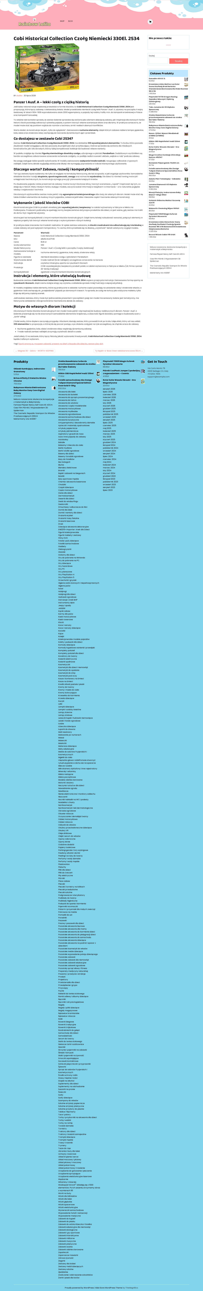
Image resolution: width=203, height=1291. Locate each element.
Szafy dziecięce (65, 1097)
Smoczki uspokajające (68, 1058)
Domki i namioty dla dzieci (70, 512)
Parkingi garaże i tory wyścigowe (73, 850)
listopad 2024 (109, 445)
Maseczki (62, 740)
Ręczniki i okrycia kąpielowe (71, 1002)
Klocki (61, 622)
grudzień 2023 (109, 476)
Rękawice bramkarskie (68, 1013)
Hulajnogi (62, 591)
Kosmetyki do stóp (66, 673)
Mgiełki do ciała (65, 757)
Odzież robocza (65, 822)
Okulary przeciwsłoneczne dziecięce (75, 827)
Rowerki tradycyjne (67, 1024)
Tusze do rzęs (64, 1148)
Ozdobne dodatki (66, 844)
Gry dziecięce (64, 563)
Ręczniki (62, 999)
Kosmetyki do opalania (68, 670)
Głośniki (61, 552)
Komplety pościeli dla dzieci (71, 653)
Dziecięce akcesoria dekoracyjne (73, 526)
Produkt (62, 976)
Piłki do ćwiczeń (65, 872)
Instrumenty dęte (66, 602)
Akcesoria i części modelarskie (72, 405)
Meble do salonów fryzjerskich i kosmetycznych (72, 753)
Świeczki (62, 1092)
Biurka (61, 464)
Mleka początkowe (67, 777)
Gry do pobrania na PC (68, 560)
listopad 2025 (109, 411)
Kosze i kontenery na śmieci (71, 678)
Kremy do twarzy (66, 687)
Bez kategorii (64, 462)
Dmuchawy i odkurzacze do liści (72, 507)
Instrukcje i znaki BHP (67, 600)
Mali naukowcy (65, 732)
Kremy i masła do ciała (68, 690)
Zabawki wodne (65, 1246)
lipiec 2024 (108, 456)
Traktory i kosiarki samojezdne (72, 1134)
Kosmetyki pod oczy (67, 675)
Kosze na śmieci (65, 681)
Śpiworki (62, 1066)
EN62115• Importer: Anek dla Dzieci (74, 529)
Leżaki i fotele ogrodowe (69, 720)
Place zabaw (64, 881)
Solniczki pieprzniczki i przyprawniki (74, 1064)
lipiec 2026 (108, 391)
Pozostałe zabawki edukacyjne (72, 962)
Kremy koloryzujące (67, 692)
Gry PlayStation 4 (66, 574)
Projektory (63, 979)
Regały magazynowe (67, 1010)
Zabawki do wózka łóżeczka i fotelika (75, 1224)
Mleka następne (65, 774)
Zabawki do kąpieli (66, 1218)
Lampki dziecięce (66, 706)
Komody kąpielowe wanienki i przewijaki (76, 647)
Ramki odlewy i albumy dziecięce (73, 996)
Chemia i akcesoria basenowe (72, 481)
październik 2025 (110, 414)
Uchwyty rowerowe (67, 1154)
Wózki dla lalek (65, 1199)
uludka (19, 95)
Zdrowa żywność (66, 1258)
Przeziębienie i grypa (67, 985)
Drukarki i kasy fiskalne (68, 518)
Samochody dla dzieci (68, 1033)
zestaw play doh (95, 343)
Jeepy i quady (64, 605)
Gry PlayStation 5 (66, 577)
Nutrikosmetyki (65, 805)
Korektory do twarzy (67, 656)
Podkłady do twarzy (67, 898)
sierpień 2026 (109, 389)
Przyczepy (63, 988)
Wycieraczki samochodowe (71, 1210)
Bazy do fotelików (66, 459)
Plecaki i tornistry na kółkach (71, 886)
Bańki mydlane (65, 448)
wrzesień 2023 (109, 484)
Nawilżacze (63, 791)
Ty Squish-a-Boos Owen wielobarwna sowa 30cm (118, 350)
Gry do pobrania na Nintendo (71, 557)
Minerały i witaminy (67, 771)
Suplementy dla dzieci (68, 1083)
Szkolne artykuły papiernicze (71, 1103)
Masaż (61, 737)
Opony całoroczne (66, 839)
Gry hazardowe (65, 566)
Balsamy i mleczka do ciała (70, 445)
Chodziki (62, 484)
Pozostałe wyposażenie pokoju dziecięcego (78, 954)
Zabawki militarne (66, 1238)
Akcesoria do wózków (68, 403)
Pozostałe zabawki (66, 957)
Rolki (60, 1019)
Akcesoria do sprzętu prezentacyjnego (76, 397)
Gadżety (62, 546)
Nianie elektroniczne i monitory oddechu (76, 794)
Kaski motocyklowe (67, 616)
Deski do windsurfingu (68, 501)
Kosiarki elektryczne (67, 659)
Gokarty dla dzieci (66, 555)
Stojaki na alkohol (66, 1080)
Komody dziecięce (66, 645)
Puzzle (61, 990)
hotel (60, 588)
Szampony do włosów (68, 1100)
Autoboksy (63, 439)
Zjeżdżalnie (63, 1272)
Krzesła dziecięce (66, 698)
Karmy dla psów (65, 614)
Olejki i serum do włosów (69, 836)
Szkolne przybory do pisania (71, 1109)
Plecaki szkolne (65, 892)
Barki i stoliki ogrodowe (68, 450)
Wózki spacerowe (66, 1204)
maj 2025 (107, 428)
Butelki (61, 476)
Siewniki (61, 1047)
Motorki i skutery (66, 782)
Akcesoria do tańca (67, 400)
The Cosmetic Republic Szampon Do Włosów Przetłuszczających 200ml (168, 267)
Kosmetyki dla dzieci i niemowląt (73, 667)
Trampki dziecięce (66, 1137)
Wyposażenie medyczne (69, 1215)
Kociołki (61, 630)
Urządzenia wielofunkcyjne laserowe (75, 1176)
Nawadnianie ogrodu (67, 788)
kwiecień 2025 (109, 431)
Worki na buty (64, 1193)
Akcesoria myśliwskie (68, 411)
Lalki (60, 704)
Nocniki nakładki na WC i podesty (73, 799)
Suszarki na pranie (66, 1089)
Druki (60, 524)
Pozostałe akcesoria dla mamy (72, 929)
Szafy (60, 1095)
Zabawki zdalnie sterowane (70, 1249)
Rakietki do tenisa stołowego (71, 993)
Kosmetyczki (64, 664)
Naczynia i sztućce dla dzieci (71, 785)
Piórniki (61, 878)
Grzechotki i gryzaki (67, 580)
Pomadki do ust (65, 915)
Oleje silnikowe (65, 833)
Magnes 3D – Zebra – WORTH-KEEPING (36, 350)
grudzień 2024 (109, 442)
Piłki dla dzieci (64, 870)
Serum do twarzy (66, 1038)
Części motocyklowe (67, 490)
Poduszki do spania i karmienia (72, 903)
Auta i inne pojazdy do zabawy (72, 436)
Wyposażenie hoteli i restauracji (72, 1213)
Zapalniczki (63, 1252)
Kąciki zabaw (64, 611)
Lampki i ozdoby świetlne (69, 709)
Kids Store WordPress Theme (109, 1287)
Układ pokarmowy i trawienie (71, 1168)
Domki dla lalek (65, 510)
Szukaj (151, 55)
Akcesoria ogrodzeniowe (69, 414)
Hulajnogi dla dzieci (66, 594)
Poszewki (62, 920)
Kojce (60, 633)
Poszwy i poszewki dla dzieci (71, 923)
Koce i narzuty (64, 625)
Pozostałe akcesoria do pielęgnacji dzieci (77, 934)
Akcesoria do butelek (68, 394)
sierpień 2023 (109, 487)
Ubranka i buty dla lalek (69, 1151)
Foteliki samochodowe (68, 543)
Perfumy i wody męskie (68, 861)
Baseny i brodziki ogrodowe (70, 456)
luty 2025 (107, 436)
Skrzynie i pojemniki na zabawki (72, 1050)
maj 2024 (107, 462)
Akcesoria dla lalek (67, 391)
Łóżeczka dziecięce (67, 726)
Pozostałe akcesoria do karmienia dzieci (76, 931)
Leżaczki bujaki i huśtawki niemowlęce (75, 718)
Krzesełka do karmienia (69, 695)
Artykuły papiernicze (67, 428)
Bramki (61, 470)
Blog (70, 21)
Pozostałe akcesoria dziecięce (72, 940)
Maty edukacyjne (66, 749)
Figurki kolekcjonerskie (68, 532)
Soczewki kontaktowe (68, 1061)
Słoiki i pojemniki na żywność (71, 1055)
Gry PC (61, 569)
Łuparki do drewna (66, 729)
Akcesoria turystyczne (68, 419)
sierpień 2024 (109, 453)
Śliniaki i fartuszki (65, 1052)
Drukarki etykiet (65, 515)
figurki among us (25, 343)
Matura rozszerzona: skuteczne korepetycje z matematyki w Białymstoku (168, 248)
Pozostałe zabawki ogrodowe (71, 965)
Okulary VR (63, 830)
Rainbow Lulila (35, 24)
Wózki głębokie (65, 1201)
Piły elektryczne (65, 875)
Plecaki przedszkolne (68, 889)
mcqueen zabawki (42, 343)
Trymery (62, 1145)
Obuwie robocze (65, 813)
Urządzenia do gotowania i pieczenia (75, 1170)
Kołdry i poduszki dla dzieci (70, 642)
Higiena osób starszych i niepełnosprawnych (78, 583)
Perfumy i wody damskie (69, 858)
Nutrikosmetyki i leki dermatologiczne (75, 808)
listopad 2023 (109, 479)
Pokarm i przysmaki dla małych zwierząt (76, 909)
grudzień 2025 (109, 408)
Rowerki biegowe (66, 1021)
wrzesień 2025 (109, 417)
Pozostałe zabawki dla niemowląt (73, 960)
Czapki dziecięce (66, 487)
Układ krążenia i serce (68, 1156)
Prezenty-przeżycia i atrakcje (72, 974)
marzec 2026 (109, 400)
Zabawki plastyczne (67, 1244)
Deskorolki (63, 504)
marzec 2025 (109, 434)
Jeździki (61, 608)
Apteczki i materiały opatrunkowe (74, 425)
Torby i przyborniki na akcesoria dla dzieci (77, 1117)
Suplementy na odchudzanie (71, 1086)
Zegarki (61, 1260)
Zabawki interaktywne (68, 1235)
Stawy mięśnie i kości (67, 1078)
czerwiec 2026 (109, 394)
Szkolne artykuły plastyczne (71, 1106)
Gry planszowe (65, 571)
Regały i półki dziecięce (68, 1007)
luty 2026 (107, 403)
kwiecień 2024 (109, 464)
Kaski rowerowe (65, 619)
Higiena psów (64, 585)
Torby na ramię (65, 1123)
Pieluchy (62, 867)
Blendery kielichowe (67, 467)
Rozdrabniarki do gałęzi (69, 1030)
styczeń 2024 (109, 473)
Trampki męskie (65, 1140)
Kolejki (61, 636)
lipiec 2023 (108, 490)
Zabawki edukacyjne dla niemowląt (74, 1227)
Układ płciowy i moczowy (69, 1162)
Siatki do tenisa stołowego (70, 1041)
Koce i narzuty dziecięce (69, 628)
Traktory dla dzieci (66, 1131)
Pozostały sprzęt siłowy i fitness (72, 968)
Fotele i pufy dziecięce (68, 540)
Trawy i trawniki (65, 1142)
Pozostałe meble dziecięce (70, 951)
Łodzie (61, 723)
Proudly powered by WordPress (79, 1287)
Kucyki (61, 701)
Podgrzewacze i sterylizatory (71, 895)
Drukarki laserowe (66, 521)
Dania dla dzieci (65, 493)
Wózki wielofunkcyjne (68, 1207)
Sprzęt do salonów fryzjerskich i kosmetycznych (72, 1071)
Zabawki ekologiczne (67, 1230)
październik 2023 (110, 481)
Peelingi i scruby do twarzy (70, 855)
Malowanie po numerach (69, 735)
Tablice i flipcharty (66, 1111)
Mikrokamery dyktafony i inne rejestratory (77, 768)
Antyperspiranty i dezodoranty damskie (76, 422)
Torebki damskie (66, 1125)
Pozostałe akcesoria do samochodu (74, 937)
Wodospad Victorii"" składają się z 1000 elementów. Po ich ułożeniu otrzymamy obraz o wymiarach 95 (79, 1188)
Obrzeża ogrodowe (67, 810)
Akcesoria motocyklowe (69, 408)
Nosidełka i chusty (66, 802)
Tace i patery (64, 1114)
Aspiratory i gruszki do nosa (70, 434)
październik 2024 (110, 448)
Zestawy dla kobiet (67, 1263)
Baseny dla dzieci (66, 453)
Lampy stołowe (65, 715)
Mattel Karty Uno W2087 (160, 273)
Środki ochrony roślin (68, 1075)
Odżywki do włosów (67, 825)
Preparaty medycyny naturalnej (73, 971)
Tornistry (62, 1128)
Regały (61, 1005)
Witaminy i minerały (67, 1182)
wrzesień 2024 (109, 450)
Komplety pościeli (66, 650)
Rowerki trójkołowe (67, 1027)
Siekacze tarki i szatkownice (71, 1044)
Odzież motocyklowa (67, 819)
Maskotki (62, 743)
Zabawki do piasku (66, 1221)
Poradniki (62, 917)
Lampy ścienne (65, 712)
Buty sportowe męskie (68, 479)
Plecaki (61, 884)
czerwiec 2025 (109, 425)
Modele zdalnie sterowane (70, 780)
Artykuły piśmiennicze (68, 431)
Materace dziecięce (67, 746)
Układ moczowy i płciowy (69, 1159)
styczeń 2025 (109, 439)
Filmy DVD (63, 538)
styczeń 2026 (109, 405)
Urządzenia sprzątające (69, 1173)
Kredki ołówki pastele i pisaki (71, 684)
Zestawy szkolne (65, 1269)
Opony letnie (64, 841)
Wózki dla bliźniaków (67, 1196)
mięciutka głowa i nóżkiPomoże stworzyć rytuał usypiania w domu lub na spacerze (77, 761)
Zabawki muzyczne (67, 1241)
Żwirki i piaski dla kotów (68, 1277)
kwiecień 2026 (109, 397)
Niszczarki (62, 796)
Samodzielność (65, 1035)
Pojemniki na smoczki (68, 906)
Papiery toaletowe (66, 847)
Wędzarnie (63, 1179)
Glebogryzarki (64, 549)
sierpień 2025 (109, 419)
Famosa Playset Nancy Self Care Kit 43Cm (167, 254)
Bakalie (61, 442)
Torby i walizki (64, 1120)
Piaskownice (64, 864)
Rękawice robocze (66, 1016)
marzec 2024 (109, 467)
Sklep (62, 21)
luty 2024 (107, 470)
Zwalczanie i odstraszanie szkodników (75, 1275)
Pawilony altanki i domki (69, 853)
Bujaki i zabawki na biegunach (71, 473)
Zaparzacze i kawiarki (68, 1255)
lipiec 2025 (108, 422)
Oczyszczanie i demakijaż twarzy (73, 816)
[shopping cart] (150, 22)
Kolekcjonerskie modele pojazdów (74, 639)
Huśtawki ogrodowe (67, 597)
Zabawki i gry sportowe (69, 1232)
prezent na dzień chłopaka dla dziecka (69, 343)
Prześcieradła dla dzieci (69, 982)
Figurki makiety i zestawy (69, 535)
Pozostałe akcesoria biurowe (71, 926)
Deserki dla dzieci (66, 498)
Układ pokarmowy (66, 1165)
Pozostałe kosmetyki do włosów (72, 948)
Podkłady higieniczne (67, 900)
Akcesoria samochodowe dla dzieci (74, 417)
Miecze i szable (65, 765)
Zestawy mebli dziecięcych (70, 1266)
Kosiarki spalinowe (66, 661)
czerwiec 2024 (109, 459)
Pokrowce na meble (67, 912)
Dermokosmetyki (66, 495)
